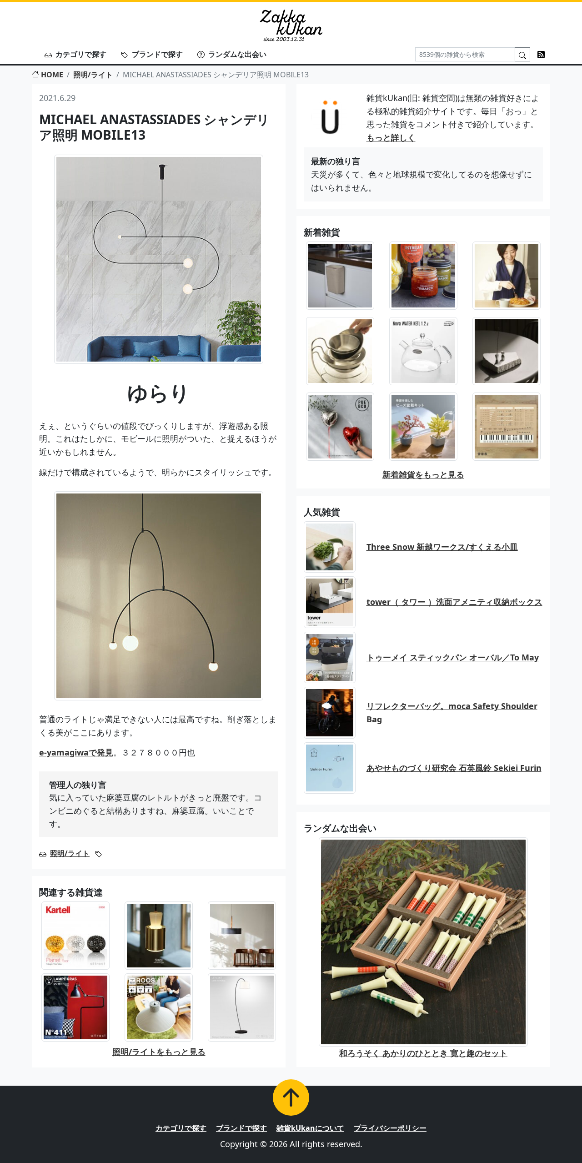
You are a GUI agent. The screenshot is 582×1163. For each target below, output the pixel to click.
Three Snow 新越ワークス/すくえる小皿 (442, 546)
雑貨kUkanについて (310, 1128)
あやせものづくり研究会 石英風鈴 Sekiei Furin (454, 767)
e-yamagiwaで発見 (76, 752)
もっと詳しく (391, 137)
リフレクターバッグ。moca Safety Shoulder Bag (451, 712)
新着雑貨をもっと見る (423, 474)
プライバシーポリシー (390, 1128)
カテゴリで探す (80, 54)
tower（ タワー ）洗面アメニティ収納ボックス (454, 601)
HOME (52, 75)
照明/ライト (93, 75)
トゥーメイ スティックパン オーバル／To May (452, 657)
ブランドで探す (157, 54)
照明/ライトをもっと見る (159, 1051)
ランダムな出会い (237, 54)
